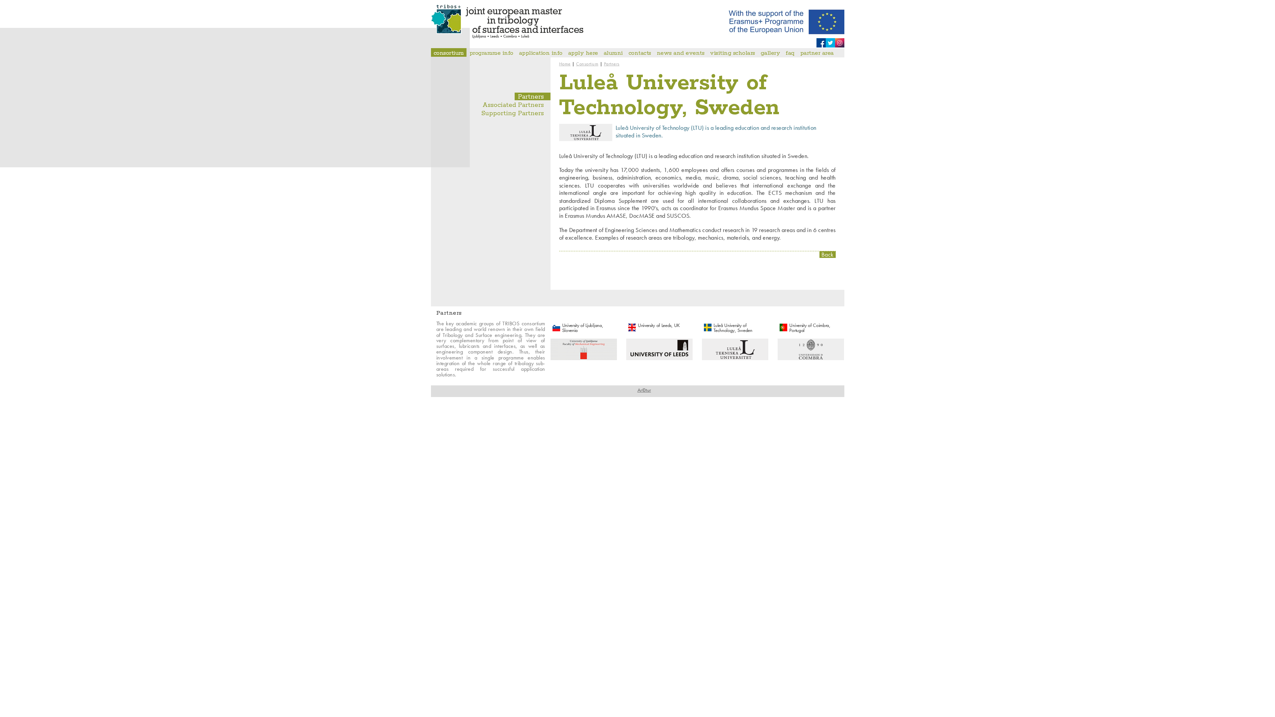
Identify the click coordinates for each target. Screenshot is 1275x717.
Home (565, 64)
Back (827, 254)
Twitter (830, 42)
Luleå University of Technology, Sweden (733, 328)
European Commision (786, 22)
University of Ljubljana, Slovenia (582, 328)
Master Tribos (507, 22)
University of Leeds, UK (659, 325)
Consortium (587, 64)
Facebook (821, 42)
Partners (612, 64)
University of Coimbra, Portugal (809, 328)
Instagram (839, 42)
